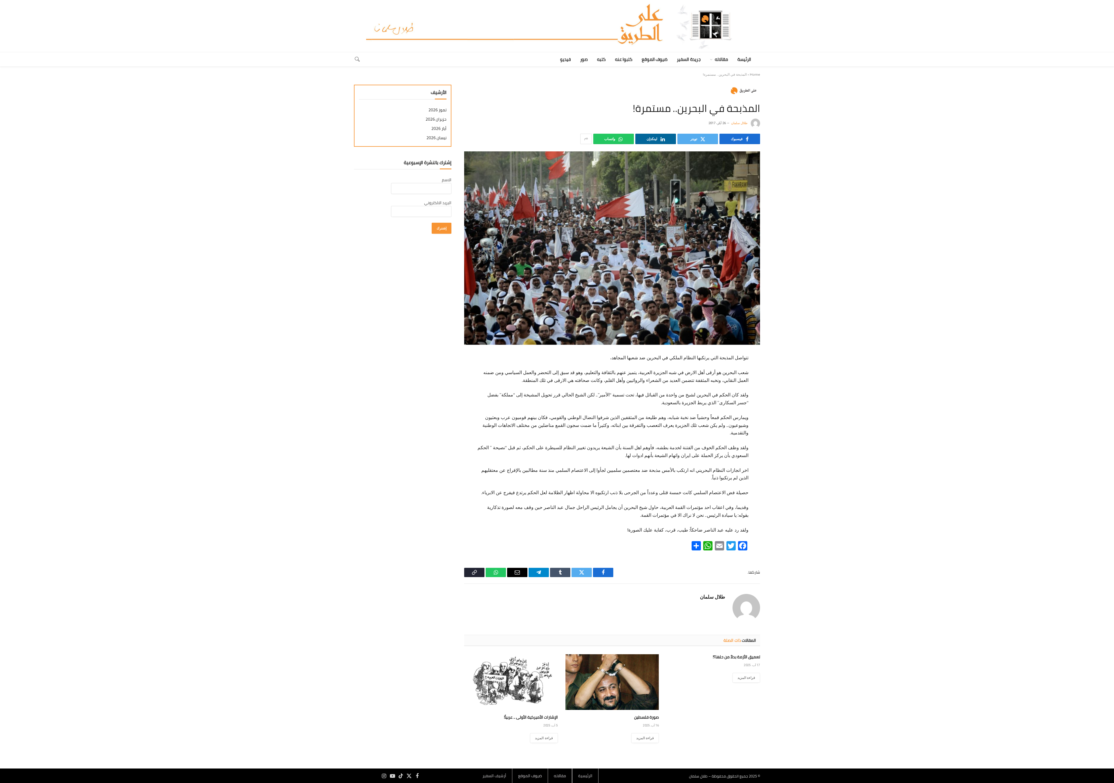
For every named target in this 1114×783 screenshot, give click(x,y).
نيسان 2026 (436, 138)
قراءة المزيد (746, 678)
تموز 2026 (437, 110)
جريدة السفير (688, 59)
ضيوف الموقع (655, 59)
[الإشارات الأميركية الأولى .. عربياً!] (511, 682)
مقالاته (721, 59)
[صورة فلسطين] (612, 682)
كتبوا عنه (623, 59)
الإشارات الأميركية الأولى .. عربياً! (531, 717)
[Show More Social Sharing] (586, 139)
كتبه (601, 59)
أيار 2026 (438, 129)
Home (755, 74)
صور (584, 59)
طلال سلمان (739, 123)
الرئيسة (744, 59)
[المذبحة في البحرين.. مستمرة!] (612, 248)
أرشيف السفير (494, 776)
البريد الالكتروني (437, 202)
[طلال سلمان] (557, 26)
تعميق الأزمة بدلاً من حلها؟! (736, 657)
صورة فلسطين (646, 717)
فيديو (565, 59)
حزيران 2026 (436, 119)
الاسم (446, 180)
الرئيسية (585, 776)
